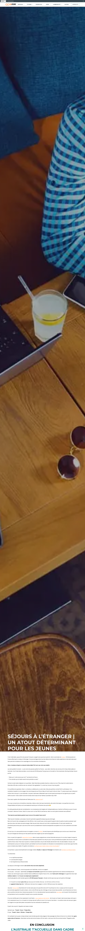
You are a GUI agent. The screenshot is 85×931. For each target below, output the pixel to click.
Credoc (63, 757)
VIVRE (47, 4)
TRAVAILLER (39, 4)
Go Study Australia (10, 1)
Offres (67, 4)
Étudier (29, 4)
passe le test (39, 799)
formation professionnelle (68, 850)
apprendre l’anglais (27, 837)
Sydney (41, 831)
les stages (59, 892)
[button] (83, 1)
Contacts (75, 4)
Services (20, 4)
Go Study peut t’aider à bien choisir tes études (46, 846)
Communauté (56, 4)
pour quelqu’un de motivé (42, 898)
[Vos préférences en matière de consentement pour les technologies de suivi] (83, 929)
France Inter (16, 888)
